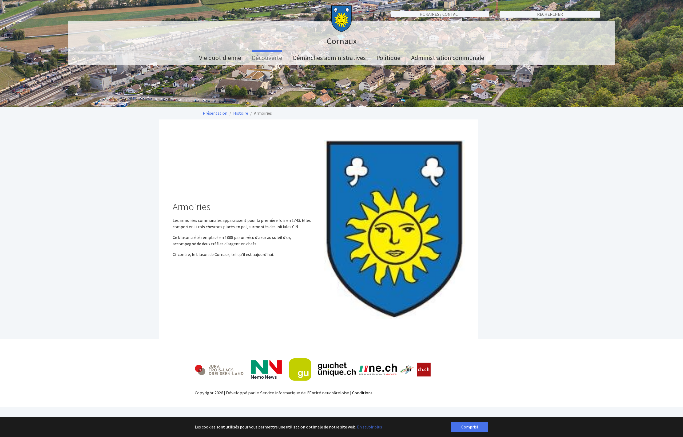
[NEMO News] (266, 370)
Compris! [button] (469, 427)
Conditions (362, 393)
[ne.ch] (378, 369)
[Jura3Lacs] (219, 369)
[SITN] (407, 369)
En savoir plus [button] (369, 427)
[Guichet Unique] (322, 369)
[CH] (423, 369)
